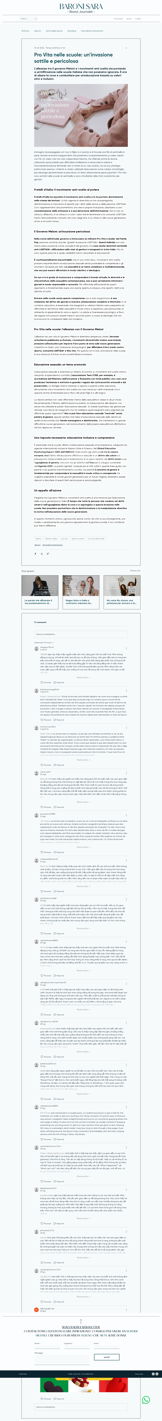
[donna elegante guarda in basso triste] (40, 585)
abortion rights (51, 538)
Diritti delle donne (54, 31)
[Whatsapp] (146, 1400)
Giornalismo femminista (92, 31)
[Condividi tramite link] (48, 553)
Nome (37, 1343)
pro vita (64, 538)
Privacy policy (139, 1374)
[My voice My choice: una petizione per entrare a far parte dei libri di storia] (122, 585)
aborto (38, 538)
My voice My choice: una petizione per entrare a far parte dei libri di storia (121, 602)
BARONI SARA (81, 6)
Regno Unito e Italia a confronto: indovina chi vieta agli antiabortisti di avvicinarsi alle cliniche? (79, 602)
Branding (72, 31)
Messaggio (39, 1353)
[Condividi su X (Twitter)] (41, 553)
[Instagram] (153, 1374)
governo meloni (78, 538)
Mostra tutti (135, 571)
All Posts (25, 31)
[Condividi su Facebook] (35, 553)
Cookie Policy (23, 1374)
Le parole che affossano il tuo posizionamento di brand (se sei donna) (38, 602)
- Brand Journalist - (81, 12)
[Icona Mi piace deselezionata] (42, 682)
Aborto (37, 31)
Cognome (68, 1343)
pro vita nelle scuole (96, 538)
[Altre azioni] (126, 47)
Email (96, 1343)
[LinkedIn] (157, 1374)
